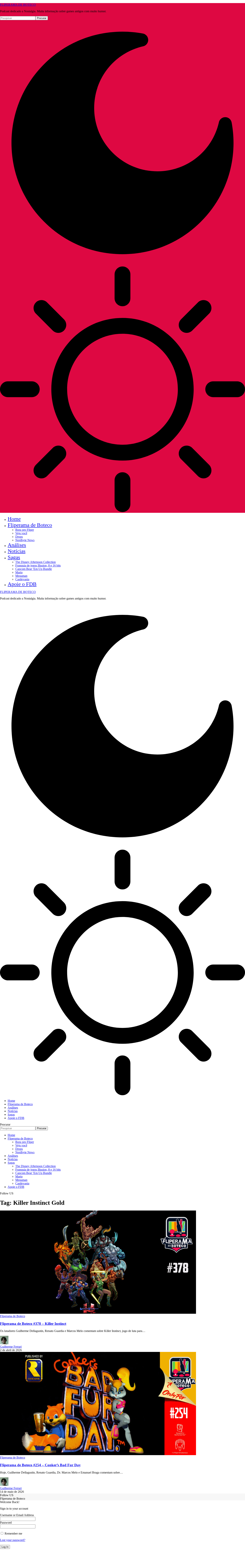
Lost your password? (12, 1540)
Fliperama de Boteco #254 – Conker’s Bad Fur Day (40, 1465)
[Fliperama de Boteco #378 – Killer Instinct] (98, 1312)
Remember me (13, 1533)
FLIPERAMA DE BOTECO (18, 4)
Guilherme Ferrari (11, 1346)
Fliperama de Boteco (12, 1316)
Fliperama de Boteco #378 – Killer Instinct (33, 1324)
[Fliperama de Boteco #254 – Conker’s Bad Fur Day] (98, 1454)
